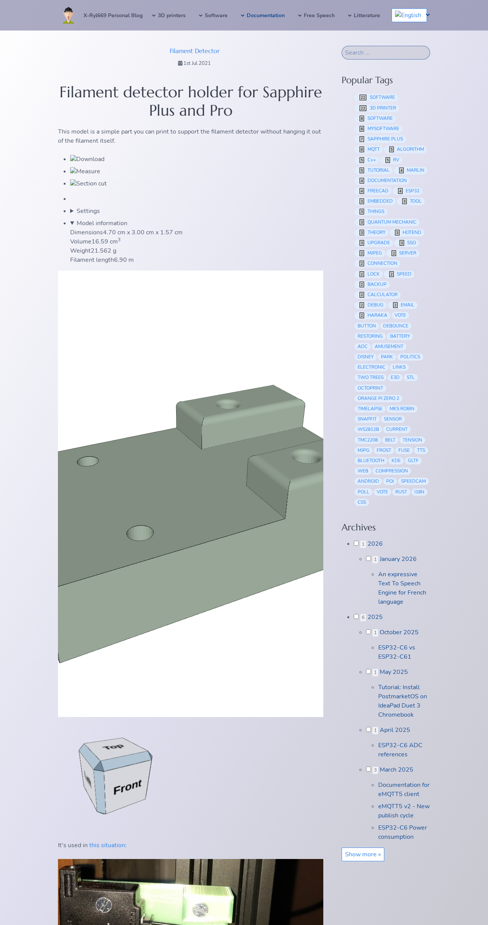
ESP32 (409, 191)
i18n (419, 492)
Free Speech (319, 15)
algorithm (407, 149)
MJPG (363, 450)
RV (393, 160)
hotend (409, 232)
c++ (368, 160)
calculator (379, 295)
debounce (395, 326)
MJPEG (371, 253)
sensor (393, 419)
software (378, 97)
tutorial (375, 170)
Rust (401, 492)
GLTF (413, 461)
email (404, 305)
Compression (392, 471)
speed (401, 274)
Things (372, 211)
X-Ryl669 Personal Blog (113, 15)
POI (390, 481)
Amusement (389, 346)
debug (372, 305)
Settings (88, 211)
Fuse (404, 450)
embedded (377, 201)
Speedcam (413, 481)
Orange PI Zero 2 (378, 398)
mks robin (402, 409)
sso (408, 243)
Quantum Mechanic (388, 222)
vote (400, 315)
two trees (371, 377)
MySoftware (380, 129)
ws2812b (368, 429)
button (367, 326)
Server (405, 253)
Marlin (412, 170)
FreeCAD (374, 191)
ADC (363, 346)
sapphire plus (382, 139)
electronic (371, 367)
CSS (362, 502)
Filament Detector (195, 51)
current (397, 429)
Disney (366, 357)
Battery (400, 336)
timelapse (370, 409)
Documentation (266, 15)
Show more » (363, 854)
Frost (384, 450)
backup (374, 284)
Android (368, 481)
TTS (421, 450)
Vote (382, 492)
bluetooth (371, 461)
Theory (373, 232)
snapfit (367, 419)
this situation (107, 845)
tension (412, 440)
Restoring (370, 336)
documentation (384, 180)
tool (412, 201)
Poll (363, 492)
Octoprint (370, 388)
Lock (370, 274)
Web (363, 471)
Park (387, 357)
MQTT (370, 149)
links (399, 367)
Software (216, 15)
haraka (374, 315)
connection (379, 263)
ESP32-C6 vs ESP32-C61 (396, 652)
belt (390, 440)
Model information (102, 223)
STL (411, 377)
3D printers (172, 15)
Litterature (367, 15)
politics (410, 357)
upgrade (375, 243)
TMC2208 (368, 440)
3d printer (378, 108)
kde (396, 461)
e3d (395, 377)
